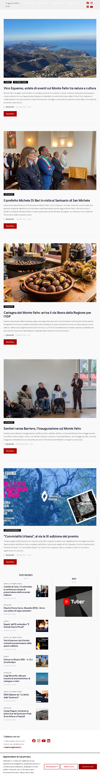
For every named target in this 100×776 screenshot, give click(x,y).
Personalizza (51, 767)
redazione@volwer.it (12, 747)
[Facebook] (88, 4)
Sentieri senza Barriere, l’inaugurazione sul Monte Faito (42, 428)
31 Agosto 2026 (10, 598)
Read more (10, 114)
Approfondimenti (12, 530)
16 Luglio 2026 (21, 107)
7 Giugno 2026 (21, 219)
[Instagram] (92, 4)
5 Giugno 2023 (21, 555)
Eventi (7, 82)
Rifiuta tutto (69, 767)
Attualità (9, 194)
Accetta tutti (87, 767)
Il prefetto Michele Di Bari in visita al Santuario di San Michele (47, 200)
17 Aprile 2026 (20, 335)
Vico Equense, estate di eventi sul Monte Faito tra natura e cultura (50, 88)
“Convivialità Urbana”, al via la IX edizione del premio (41, 536)
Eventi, (7, 584)
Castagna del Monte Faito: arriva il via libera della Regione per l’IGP (47, 314)
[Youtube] (92, 8)
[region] (50, 764)
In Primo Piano (20, 82)
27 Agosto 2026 (10, 666)
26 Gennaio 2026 (21, 444)
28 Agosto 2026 (10, 630)
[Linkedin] (88, 8)
